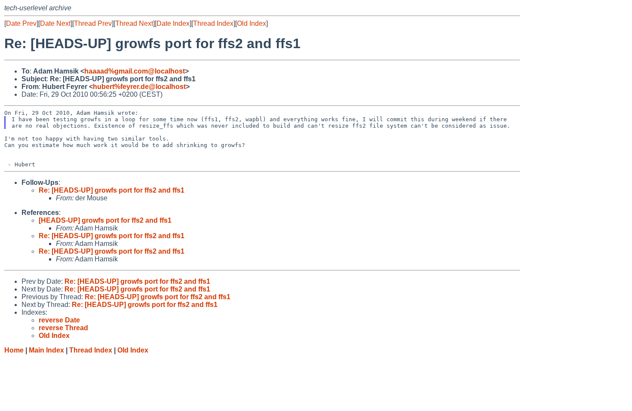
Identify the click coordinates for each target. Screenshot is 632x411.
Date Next (55, 23)
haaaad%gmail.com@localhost (134, 71)
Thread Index (213, 23)
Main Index (46, 350)
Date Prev (21, 23)
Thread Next (134, 23)
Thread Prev (93, 23)
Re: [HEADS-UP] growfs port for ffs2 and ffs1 (111, 190)
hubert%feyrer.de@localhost (139, 86)
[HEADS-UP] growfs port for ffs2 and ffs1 (105, 220)
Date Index (173, 23)
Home (14, 350)
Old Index (251, 23)
